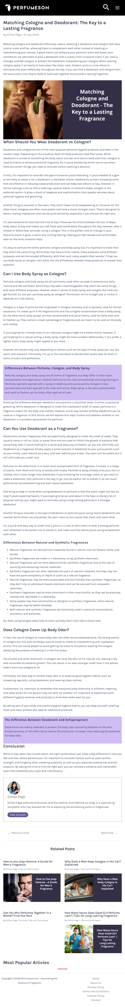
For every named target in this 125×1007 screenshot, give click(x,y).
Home (95, 978)
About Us (95, 982)
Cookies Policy (95, 995)
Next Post (109, 832)
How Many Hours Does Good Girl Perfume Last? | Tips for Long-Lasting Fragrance (92, 914)
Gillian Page (16, 796)
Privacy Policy (96, 987)
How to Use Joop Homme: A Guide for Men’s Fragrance (28, 863)
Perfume (23, 920)
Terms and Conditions (95, 991)
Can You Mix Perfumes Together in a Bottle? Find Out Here (27, 914)
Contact (96, 999)
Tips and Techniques (29, 869)
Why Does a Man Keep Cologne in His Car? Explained (93, 863)
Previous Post (18, 832)
